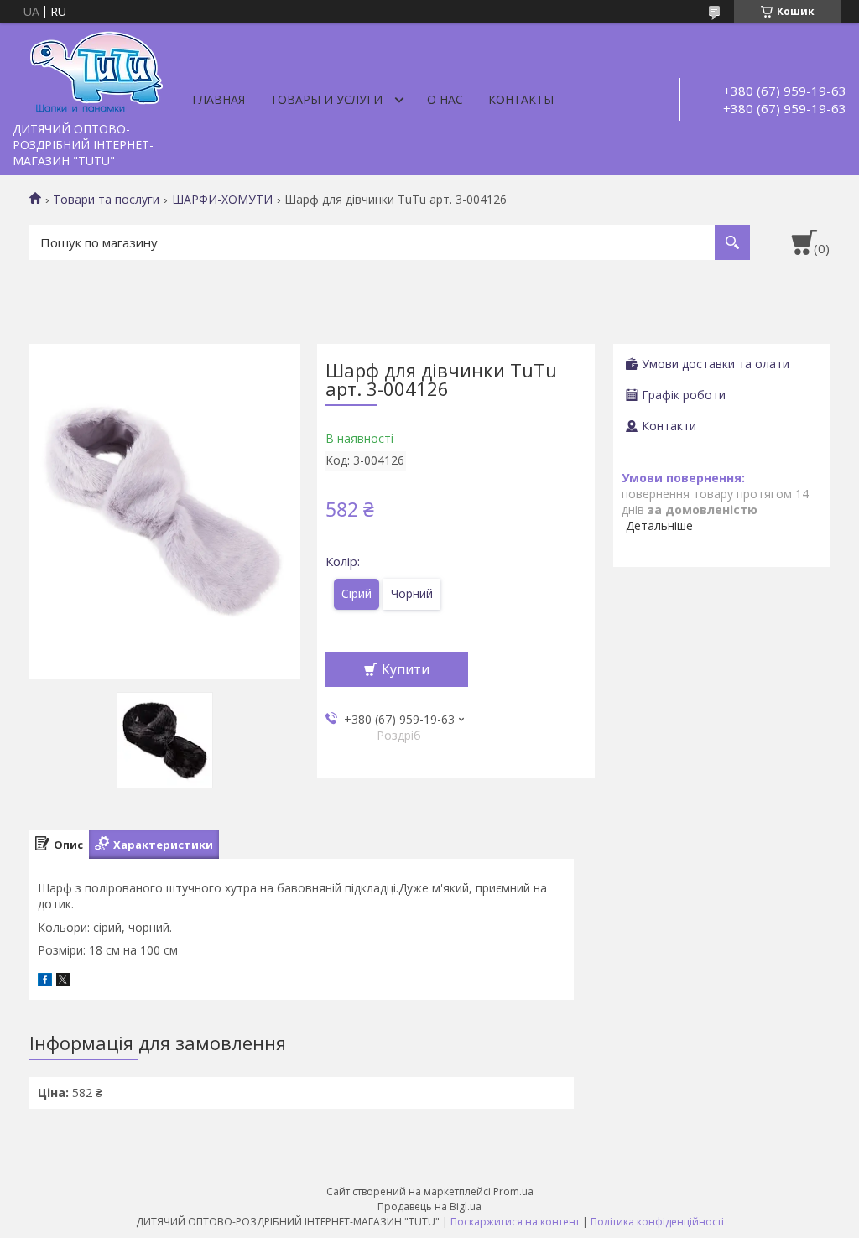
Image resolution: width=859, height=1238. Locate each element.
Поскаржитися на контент (515, 1222)
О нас (445, 99)
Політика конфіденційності (657, 1222)
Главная (218, 99)
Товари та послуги (106, 199)
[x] (63, 982)
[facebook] (45, 982)
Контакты (521, 99)
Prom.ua (513, 1191)
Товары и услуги (326, 99)
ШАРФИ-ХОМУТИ (222, 199)
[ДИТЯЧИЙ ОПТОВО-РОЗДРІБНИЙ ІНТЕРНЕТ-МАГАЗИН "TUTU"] (96, 68)
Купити (406, 669)
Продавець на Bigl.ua (429, 1206)
